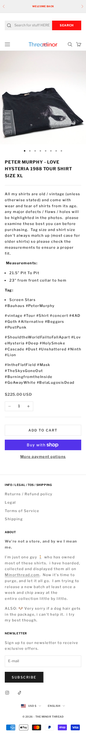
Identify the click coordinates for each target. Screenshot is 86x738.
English (54, 706)
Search (67, 25)
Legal (10, 502)
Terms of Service (22, 511)
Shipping (14, 519)
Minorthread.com (22, 575)
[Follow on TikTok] (19, 692)
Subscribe (24, 677)
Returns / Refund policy (29, 494)
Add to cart (43, 430)
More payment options (43, 457)
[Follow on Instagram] (7, 692)
